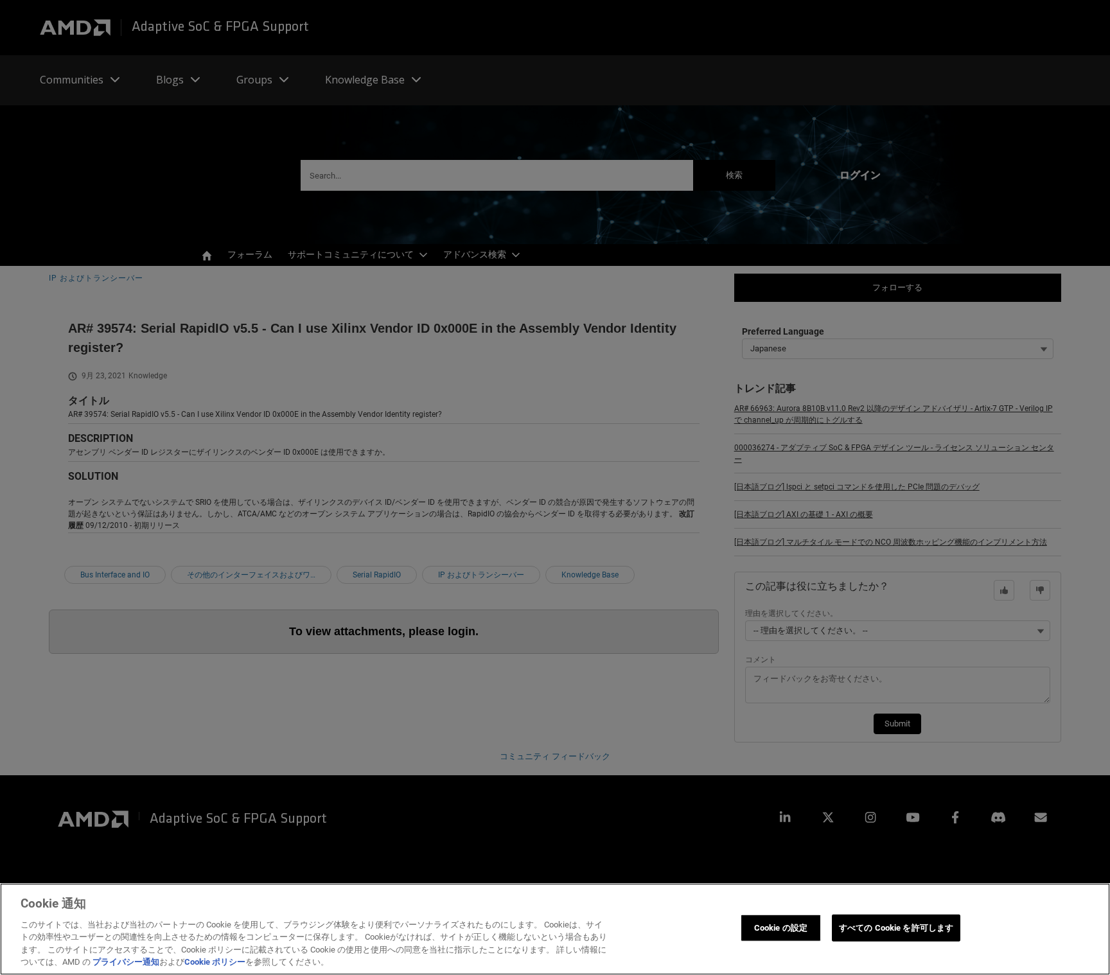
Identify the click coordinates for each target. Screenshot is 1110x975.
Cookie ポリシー (214, 962)
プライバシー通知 (125, 962)
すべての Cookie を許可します (896, 928)
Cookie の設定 (780, 928)
